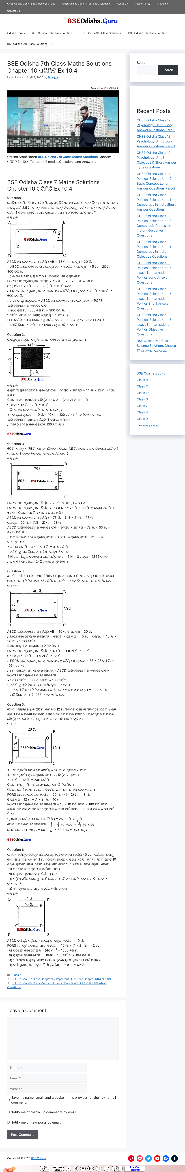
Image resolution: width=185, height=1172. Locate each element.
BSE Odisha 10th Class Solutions (53, 33)
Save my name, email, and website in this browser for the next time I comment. (63, 1099)
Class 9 (142, 419)
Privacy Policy (142, 3)
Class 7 (16, 974)
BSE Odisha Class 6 (58, 1168)
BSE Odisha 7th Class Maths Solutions (68, 157)
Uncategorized (148, 425)
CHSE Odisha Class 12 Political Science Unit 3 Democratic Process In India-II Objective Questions (154, 225)
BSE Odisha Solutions (45, 1168)
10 (91, 1168)
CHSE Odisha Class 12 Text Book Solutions (31, 3)
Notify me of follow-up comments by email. (43, 1112)
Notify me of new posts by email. (35, 1122)
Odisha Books (16, 33)
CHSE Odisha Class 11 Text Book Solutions (86, 3)
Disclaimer (163, 3)
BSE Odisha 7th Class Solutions (27, 44)
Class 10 (143, 380)
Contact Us (13, 10)
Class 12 (143, 393)
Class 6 (142, 399)
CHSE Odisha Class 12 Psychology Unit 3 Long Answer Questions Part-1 (156, 141)
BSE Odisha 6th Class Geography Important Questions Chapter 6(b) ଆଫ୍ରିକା (61, 979)
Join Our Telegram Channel (134, 1168)
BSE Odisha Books (117, 1168)
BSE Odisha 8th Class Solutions (148, 33)
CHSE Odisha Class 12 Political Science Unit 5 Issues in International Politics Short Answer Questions (154, 298)
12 (107, 1168)
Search (142, 62)
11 (98, 1168)
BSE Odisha (38, 1158)
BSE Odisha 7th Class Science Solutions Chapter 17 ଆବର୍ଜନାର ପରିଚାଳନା (157, 345)
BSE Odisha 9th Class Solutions (101, 33)
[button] (92, 1168)
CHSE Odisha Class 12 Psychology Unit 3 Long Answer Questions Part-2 (156, 125)
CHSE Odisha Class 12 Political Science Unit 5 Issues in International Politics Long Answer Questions (154, 272)
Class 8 (142, 412)
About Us (122, 3)
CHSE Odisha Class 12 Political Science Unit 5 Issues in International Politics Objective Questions (154, 324)
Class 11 (143, 386)
